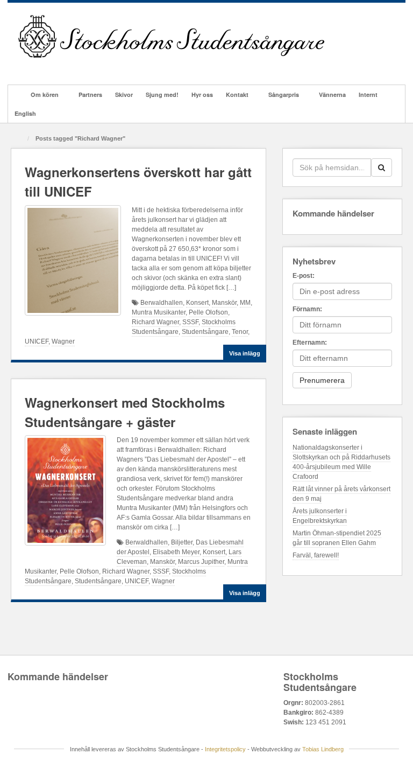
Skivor (124, 94)
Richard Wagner (155, 322)
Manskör (224, 302)
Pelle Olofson (208, 312)
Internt (368, 94)
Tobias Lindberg (323, 749)
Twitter (83, 66)
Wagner (63, 341)
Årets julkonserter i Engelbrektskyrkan (320, 516)
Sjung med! (162, 94)
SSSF (190, 322)
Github (54, 66)
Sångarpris (283, 94)
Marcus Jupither (201, 561)
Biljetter (182, 542)
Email (25, 66)
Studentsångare (205, 332)
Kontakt (237, 94)
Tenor (240, 332)
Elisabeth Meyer (176, 552)
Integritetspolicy (225, 749)
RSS (112, 66)
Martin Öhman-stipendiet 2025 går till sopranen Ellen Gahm (337, 538)
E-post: (304, 276)
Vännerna (332, 94)
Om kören (45, 94)
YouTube (98, 66)
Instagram (69, 66)
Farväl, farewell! (316, 555)
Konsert (197, 302)
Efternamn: (310, 342)
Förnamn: (307, 309)
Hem (16, 94)
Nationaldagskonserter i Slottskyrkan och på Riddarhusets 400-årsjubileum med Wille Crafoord (341, 462)
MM (245, 302)
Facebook (40, 66)
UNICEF (36, 341)
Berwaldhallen (161, 302)
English (25, 113)
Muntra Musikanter (159, 312)
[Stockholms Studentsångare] (171, 36)
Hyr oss (202, 94)
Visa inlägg (244, 353)
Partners (90, 94)
